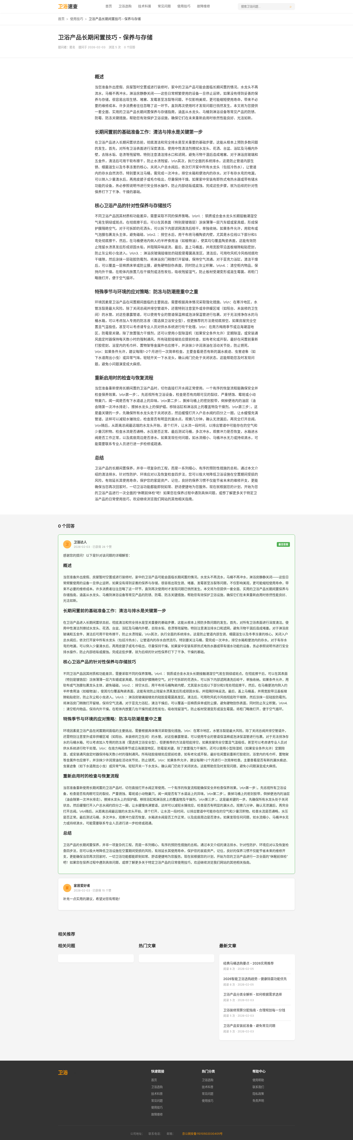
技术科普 (144, 6)
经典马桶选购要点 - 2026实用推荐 (248, 963)
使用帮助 (258, 1080)
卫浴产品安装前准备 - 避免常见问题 (249, 1026)
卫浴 (68, 6)
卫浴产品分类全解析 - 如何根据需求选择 (252, 994)
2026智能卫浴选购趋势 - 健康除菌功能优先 (255, 979)
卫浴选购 (125, 6)
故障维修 (203, 6)
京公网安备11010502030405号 (202, 1133)
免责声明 (258, 1100)
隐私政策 (258, 1093)
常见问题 (164, 6)
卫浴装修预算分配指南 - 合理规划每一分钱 (254, 1010)
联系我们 (258, 1087)
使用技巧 (183, 6)
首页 (108, 6)
